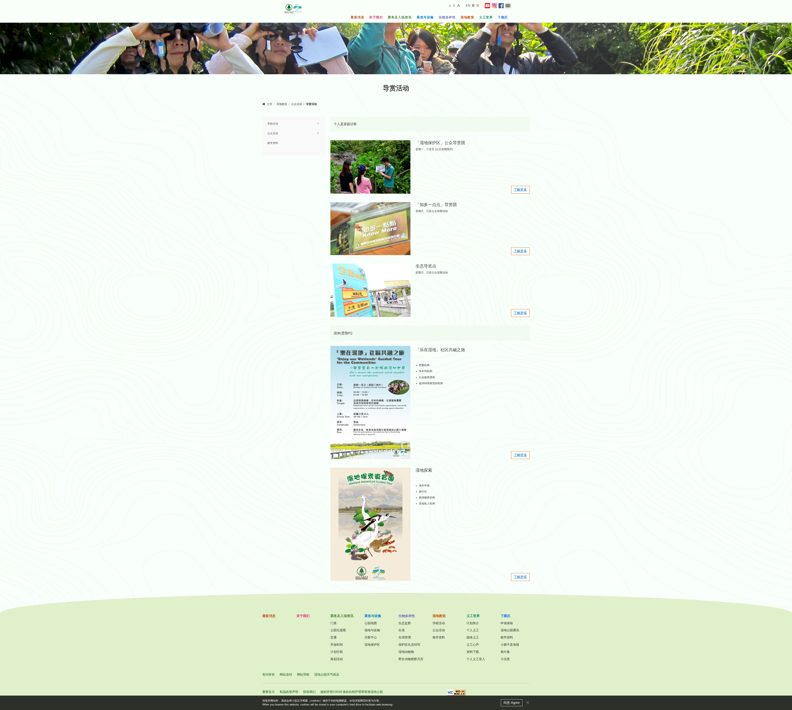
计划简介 (473, 623)
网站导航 (303, 674)
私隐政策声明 (289, 692)
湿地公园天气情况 (326, 674)
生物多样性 (447, 17)
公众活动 (296, 104)
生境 (401, 630)
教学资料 (272, 143)
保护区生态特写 (409, 644)
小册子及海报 (510, 644)
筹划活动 (336, 659)
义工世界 (486, 17)
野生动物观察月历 (410, 659)
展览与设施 (425, 17)
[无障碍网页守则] (456, 693)
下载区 (503, 17)
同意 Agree (511, 702)
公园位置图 (338, 630)
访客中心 (370, 637)
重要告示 (268, 692)
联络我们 (309, 692)
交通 (333, 637)
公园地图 (370, 623)
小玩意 (505, 659)
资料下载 (473, 651)
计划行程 (336, 651)
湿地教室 (467, 17)
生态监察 (404, 623)
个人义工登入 (476, 659)
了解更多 (520, 189)
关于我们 (376, 17)
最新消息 (357, 17)
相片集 (505, 651)
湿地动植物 (406, 651)
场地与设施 (372, 630)
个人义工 (473, 630)
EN (468, 5)
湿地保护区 (372, 644)
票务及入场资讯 (400, 17)
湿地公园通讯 (510, 630)
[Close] (528, 702)
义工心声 (473, 644)
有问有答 (268, 674)
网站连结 (286, 674)
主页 (269, 104)
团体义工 (473, 637)
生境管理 (404, 637)
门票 (333, 623)
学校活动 (272, 123)
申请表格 (507, 623)
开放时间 (336, 644)
